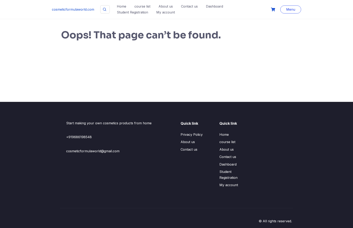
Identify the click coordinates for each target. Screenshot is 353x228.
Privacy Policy (192, 134)
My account (165, 12)
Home (121, 6)
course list (142, 6)
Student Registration (132, 12)
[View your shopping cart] (273, 9)
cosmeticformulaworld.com (73, 9)
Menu (290, 9)
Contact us (189, 6)
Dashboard (214, 6)
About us (166, 6)
